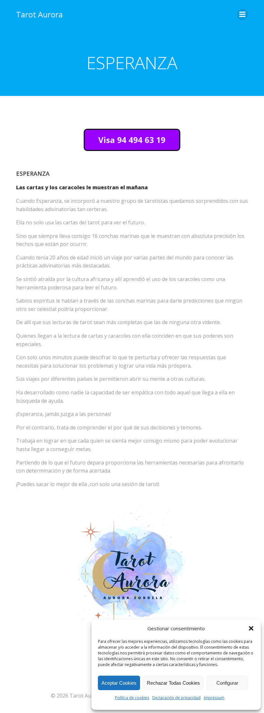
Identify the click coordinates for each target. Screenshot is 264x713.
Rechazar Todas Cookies (173, 683)
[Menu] (242, 14)
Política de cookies (132, 697)
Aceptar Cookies (119, 683)
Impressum (214, 697)
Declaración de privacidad (176, 697)
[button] (251, 628)
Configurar (227, 683)
